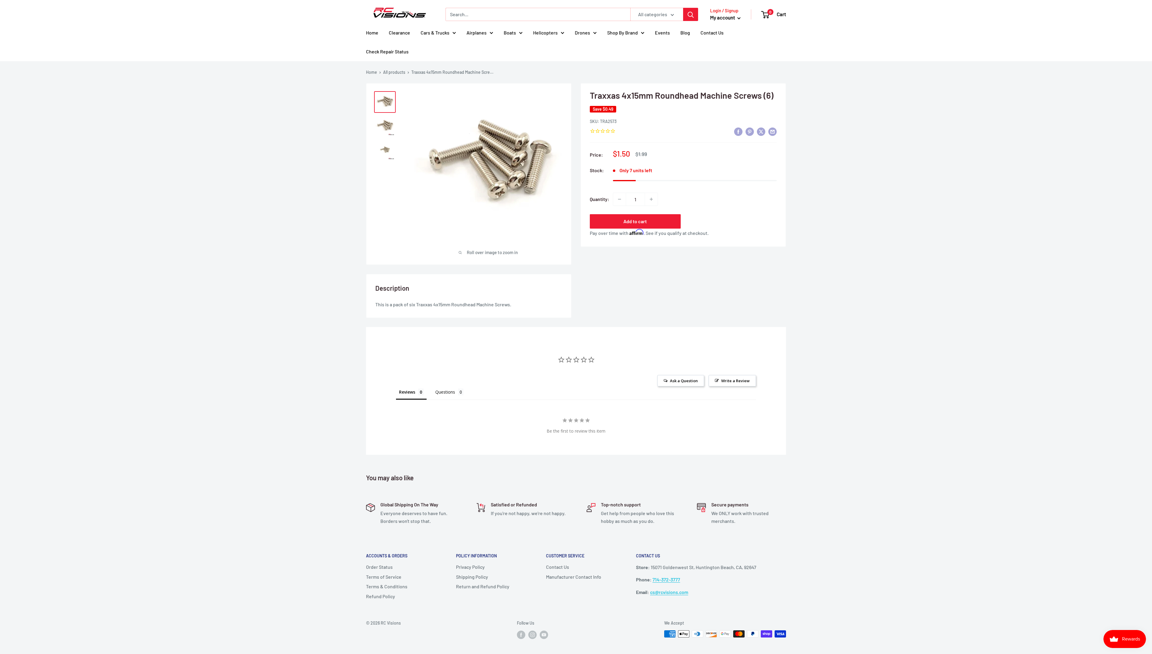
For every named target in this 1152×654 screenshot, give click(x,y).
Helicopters (545, 32)
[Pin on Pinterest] (750, 131)
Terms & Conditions (386, 586)
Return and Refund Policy (482, 586)
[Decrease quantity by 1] (619, 199)
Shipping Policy (472, 577)
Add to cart (635, 221)
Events (662, 32)
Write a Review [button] (735, 380)
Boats (510, 32)
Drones (582, 32)
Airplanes (476, 32)
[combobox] (538, 14)
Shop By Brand (622, 32)
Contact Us (712, 32)
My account (723, 17)
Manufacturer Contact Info (573, 577)
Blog (685, 32)
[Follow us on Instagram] (532, 634)
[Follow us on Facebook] (521, 634)
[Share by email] (772, 131)
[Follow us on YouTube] (544, 634)
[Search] (690, 14)
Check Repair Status (387, 51)
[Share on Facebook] (738, 131)
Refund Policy (380, 596)
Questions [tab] (445, 392)
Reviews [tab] (407, 392)
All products (394, 72)
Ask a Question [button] (684, 380)
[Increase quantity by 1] (651, 199)
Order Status (379, 567)
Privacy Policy (470, 567)
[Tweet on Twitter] (761, 131)
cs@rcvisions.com (669, 592)
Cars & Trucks (435, 32)
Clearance (399, 32)
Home (372, 32)
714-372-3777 (666, 579)
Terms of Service (383, 577)
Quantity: (599, 199)
